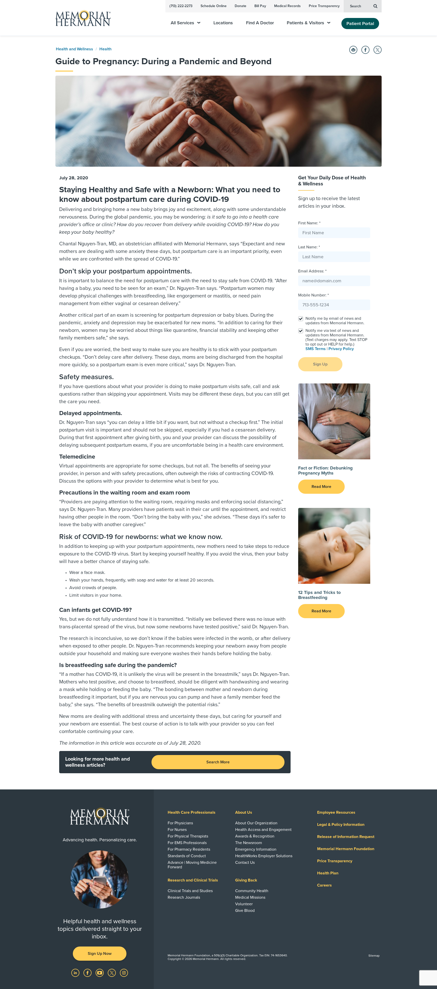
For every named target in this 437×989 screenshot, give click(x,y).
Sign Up (320, 364)
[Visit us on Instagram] (124, 972)
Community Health (251, 891)
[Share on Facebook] (365, 50)
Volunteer (244, 904)
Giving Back (246, 880)
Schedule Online (214, 6)
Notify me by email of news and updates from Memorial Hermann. (334, 320)
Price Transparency (324, 6)
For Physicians (180, 823)
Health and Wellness (74, 49)
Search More (218, 762)
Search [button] (355, 6)
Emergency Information (255, 849)
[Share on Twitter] (378, 50)
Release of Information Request (345, 836)
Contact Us (245, 862)
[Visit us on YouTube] (100, 972)
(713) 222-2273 (180, 6)
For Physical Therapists (188, 836)
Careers (324, 885)
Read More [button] (321, 486)
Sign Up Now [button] (100, 953)
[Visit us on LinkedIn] (75, 972)
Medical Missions (250, 897)
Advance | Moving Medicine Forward (192, 864)
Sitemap (374, 955)
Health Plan (327, 873)
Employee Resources (336, 812)
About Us (243, 812)
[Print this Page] (353, 50)
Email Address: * (312, 271)
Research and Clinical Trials (193, 880)
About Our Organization (256, 823)
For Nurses (177, 829)
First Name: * (309, 223)
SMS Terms (315, 348)
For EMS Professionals (187, 843)
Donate (240, 6)
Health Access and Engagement (263, 829)
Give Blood (245, 910)
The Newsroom (248, 843)
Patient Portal (360, 23)
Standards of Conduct (187, 856)
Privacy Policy (341, 348)
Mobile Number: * (313, 295)
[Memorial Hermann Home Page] (80, 18)
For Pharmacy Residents (189, 849)
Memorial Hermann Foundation (345, 848)
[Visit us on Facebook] (88, 972)
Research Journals (184, 897)
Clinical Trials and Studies (190, 891)
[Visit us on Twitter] (112, 972)
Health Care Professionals (191, 812)
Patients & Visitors (305, 23)
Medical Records (287, 6)
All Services (182, 23)
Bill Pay (260, 6)
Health (105, 49)
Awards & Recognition (254, 836)
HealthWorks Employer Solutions (263, 856)
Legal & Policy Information (340, 824)
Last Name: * (309, 247)
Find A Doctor (260, 23)
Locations (223, 23)
